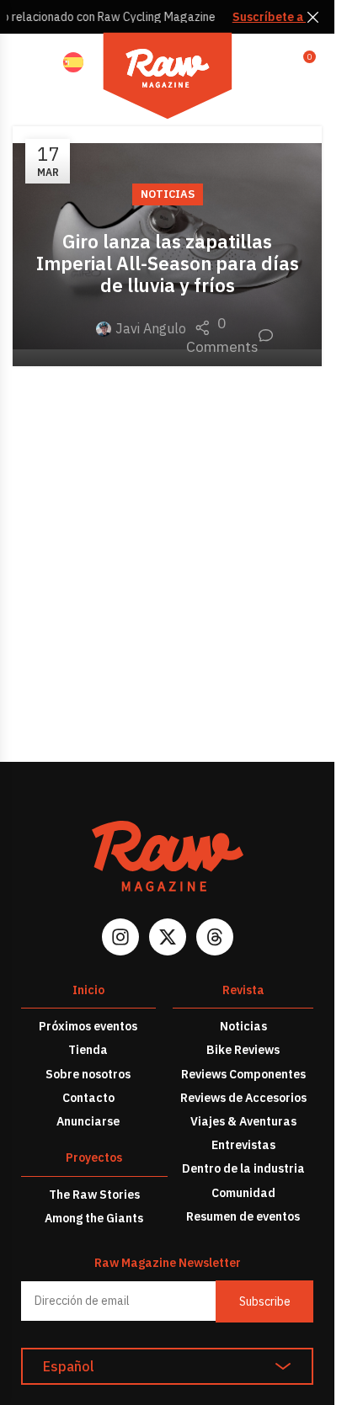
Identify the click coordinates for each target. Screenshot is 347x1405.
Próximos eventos (88, 1026)
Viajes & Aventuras (243, 1121)
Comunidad (243, 1192)
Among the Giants (94, 1218)
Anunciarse (88, 1121)
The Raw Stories (94, 1194)
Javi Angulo (150, 328)
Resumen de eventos (243, 1216)
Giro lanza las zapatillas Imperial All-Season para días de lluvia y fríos (167, 263)
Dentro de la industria (243, 1168)
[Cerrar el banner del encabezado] (313, 17)
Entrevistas (243, 1144)
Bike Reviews (243, 1049)
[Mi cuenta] (266, 63)
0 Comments (229, 335)
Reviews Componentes (243, 1074)
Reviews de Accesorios (243, 1097)
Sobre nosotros (88, 1074)
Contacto (88, 1097)
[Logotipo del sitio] (167, 78)
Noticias (168, 194)
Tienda (88, 1049)
